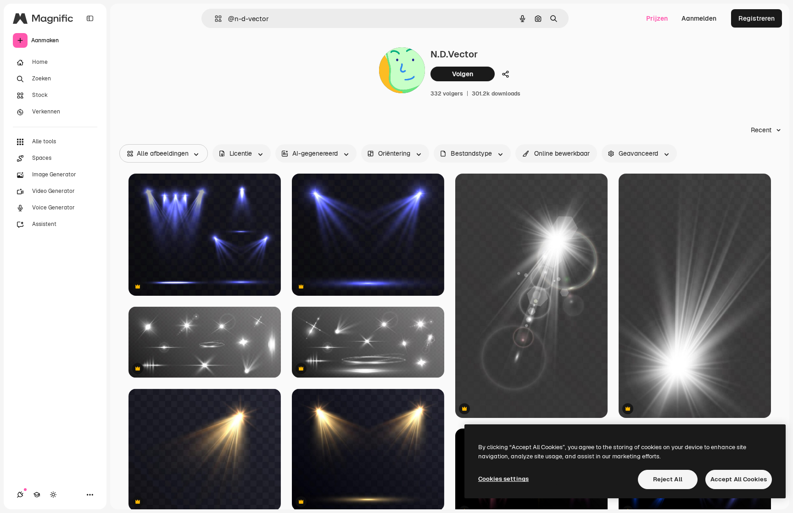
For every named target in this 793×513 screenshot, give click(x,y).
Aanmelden (698, 18)
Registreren (756, 18)
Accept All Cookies (738, 479)
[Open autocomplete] (214, 18)
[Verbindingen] (20, 494)
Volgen (462, 74)
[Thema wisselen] (53, 494)
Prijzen (657, 18)
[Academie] (36, 494)
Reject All (667, 479)
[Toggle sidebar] (90, 18)
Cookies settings (503, 479)
